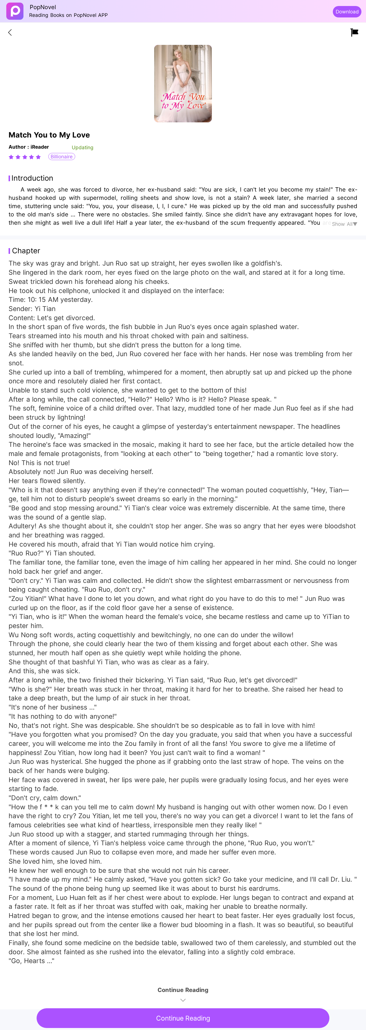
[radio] (12, 157)
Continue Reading (183, 1018)
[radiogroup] (25, 157)
